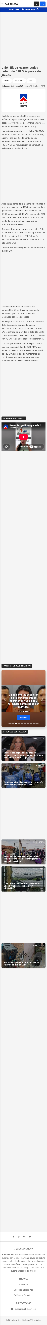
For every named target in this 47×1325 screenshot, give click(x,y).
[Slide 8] (31, 723)
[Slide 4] (19, 723)
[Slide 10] (37, 723)
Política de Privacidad (23, 1295)
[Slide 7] (28, 723)
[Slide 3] (16, 723)
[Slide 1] (10, 723)
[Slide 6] (25, 723)
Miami (7, 81)
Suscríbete (23, 1284)
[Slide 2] (13, 723)
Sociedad (19, 81)
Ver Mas (23, 718)
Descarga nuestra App (23, 1290)
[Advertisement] (23, 39)
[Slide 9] (34, 723)
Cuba (31, 81)
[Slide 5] (22, 723)
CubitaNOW (11, 3)
